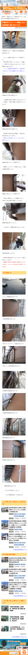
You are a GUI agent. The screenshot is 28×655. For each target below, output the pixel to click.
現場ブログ (10, 16)
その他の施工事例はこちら (20, 549)
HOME (3, 16)
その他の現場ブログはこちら (19, 637)
